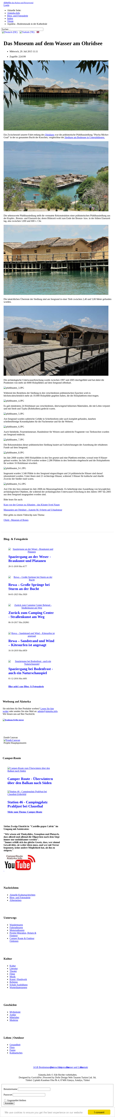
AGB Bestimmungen (43, 1067)
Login (6, 5)
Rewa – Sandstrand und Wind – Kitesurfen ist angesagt (31, 643)
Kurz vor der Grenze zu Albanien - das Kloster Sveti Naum (32, 504)
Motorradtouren (17, 930)
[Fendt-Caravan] (12, 740)
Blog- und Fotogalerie (20, 897)
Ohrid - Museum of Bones (16, 520)
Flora (12, 1047)
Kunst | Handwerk (18, 979)
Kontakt (84, 1067)
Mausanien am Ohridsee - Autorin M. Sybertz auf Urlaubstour (33, 510)
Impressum (64, 1067)
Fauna (12, 1050)
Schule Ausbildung (19, 984)
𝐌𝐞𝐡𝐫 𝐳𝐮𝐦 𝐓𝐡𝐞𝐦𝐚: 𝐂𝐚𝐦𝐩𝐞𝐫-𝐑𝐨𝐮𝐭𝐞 (24, 812)
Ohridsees (49, 134)
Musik (13, 976)
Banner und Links (74, 1067)
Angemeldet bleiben (16, 1100)
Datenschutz (56, 1067)
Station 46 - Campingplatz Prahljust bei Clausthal (27, 804)
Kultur (13, 965)
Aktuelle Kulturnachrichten (22, 895)
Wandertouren (16, 925)
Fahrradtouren (16, 927)
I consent (99, 1112)
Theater (13, 971)
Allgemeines (15, 900)
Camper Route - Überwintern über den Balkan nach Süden (30, 781)
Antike (13, 1014)
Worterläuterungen (18, 987)
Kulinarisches (16, 1052)
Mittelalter (14, 1017)
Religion (14, 982)
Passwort (8, 1094)
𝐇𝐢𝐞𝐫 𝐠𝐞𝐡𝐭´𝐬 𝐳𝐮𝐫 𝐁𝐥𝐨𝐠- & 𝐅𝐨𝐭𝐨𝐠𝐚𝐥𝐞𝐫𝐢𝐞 (26, 686)
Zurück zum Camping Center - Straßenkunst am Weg (31, 615)
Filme (12, 974)
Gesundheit (15, 1044)
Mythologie (15, 1012)
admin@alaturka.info (48, 711)
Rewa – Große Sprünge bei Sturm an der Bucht (29, 587)
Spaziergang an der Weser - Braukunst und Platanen (29, 559)
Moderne (14, 1020)
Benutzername (10, 1089)
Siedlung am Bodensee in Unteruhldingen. (84, 137)
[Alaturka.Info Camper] (20, 870)
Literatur (14, 968)
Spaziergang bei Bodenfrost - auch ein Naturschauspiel (30, 671)
